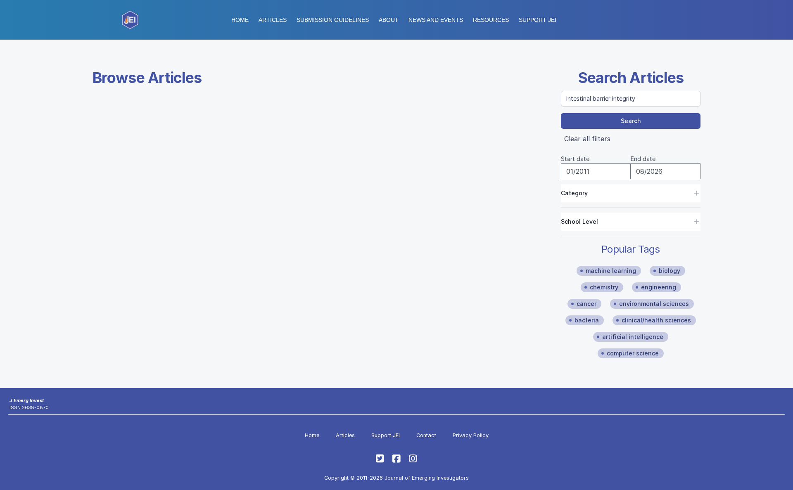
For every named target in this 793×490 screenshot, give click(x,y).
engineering (658, 287)
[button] (333, 20)
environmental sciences (654, 303)
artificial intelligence (632, 336)
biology (669, 270)
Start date (575, 158)
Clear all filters (587, 139)
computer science (633, 353)
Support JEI (385, 435)
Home (240, 20)
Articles (273, 20)
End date (643, 158)
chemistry (604, 287)
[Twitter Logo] (380, 459)
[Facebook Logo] (396, 459)
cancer (586, 303)
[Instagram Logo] (413, 459)
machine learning (611, 270)
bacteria (587, 320)
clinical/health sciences (656, 320)
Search (631, 120)
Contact (426, 435)
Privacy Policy (471, 435)
